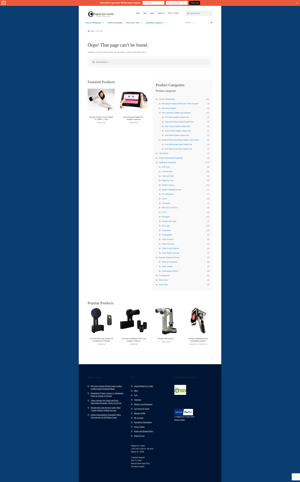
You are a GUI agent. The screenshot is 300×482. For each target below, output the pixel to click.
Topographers (167, 235)
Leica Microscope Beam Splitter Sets (178, 144)
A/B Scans (166, 167)
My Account (138, 418)
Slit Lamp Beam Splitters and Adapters (176, 113)
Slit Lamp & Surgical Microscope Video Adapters (180, 104)
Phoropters (166, 217)
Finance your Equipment (143, 404)
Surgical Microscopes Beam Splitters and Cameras (180, 140)
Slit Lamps (166, 226)
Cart (135, 395)
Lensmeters (166, 203)
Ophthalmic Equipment (154, 23)
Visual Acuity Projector (170, 248)
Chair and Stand (168, 176)
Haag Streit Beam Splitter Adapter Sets (179, 122)
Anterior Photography (93, 23)
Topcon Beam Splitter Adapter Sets (178, 131)
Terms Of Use (139, 436)
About (152, 13)
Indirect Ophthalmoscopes (171, 190)
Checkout (137, 400)
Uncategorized (164, 275)
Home (138, 13)
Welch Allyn (163, 280)
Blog (145, 13)
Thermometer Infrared (170, 271)
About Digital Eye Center (143, 386)
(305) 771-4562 (173, 13)
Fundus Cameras (168, 185)
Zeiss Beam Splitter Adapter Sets (177, 135)
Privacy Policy (139, 427)
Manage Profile (139, 413)
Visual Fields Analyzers (170, 253)
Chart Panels (163, 153)
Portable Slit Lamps (169, 221)
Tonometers (166, 230)
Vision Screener (168, 239)
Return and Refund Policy (143, 431)
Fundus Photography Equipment (171, 158)
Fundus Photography (115, 23)
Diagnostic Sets (167, 180)
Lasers (164, 199)
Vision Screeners (168, 244)
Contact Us (161, 13)
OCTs (164, 212)
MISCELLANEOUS (170, 208)
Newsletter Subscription (143, 422)
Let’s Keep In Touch (141, 409)
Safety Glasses (167, 266)
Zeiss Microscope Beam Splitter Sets (178, 149)
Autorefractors (167, 171)
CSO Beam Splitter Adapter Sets (177, 117)
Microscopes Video (132, 23)
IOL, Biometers (167, 194)
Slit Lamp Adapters (169, 108)
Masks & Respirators (169, 262)
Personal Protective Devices (169, 257)
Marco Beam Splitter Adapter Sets (177, 126)
